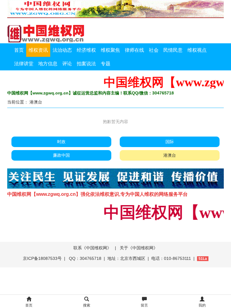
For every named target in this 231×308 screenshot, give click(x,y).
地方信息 (47, 63)
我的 (202, 305)
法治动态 (62, 50)
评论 (67, 63)
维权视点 (197, 50)
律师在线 (134, 50)
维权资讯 (38, 50)
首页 (19, 50)
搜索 (86, 305)
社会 (154, 50)
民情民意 (173, 50)
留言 (144, 305)
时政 (61, 141)
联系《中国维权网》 (92, 247)
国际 (169, 141)
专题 (105, 63)
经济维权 (86, 50)
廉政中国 (61, 155)
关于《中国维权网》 (139, 247)
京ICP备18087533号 (42, 258)
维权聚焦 (110, 50)
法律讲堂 (23, 63)
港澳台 (35, 102)
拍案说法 (86, 63)
